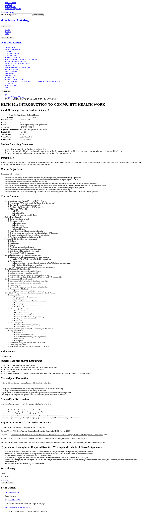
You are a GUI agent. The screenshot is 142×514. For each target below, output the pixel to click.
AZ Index (8, 5)
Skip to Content (10, 3)
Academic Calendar (12, 53)
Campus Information (12, 57)
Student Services (11, 75)
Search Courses (10, 47)
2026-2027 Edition (11, 42)
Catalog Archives (11, 85)
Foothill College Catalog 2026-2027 (18, 507)
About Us (8, 51)
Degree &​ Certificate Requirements (17, 63)
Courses (8, 32)
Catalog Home (10, 7)
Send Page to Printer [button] (12, 492)
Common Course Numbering (15, 61)
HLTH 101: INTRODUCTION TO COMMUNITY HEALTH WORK (35, 81)
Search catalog (6, 15)
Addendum (9, 83)
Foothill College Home (13, 9)
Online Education (11, 69)
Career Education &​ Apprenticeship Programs (21, 59)
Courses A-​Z (9, 77)
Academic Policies (11, 55)
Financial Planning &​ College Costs (17, 67)
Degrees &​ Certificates (13, 49)
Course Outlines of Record (14, 79)
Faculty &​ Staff (10, 65)
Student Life (9, 73)
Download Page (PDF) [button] (13, 500)
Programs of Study (11, 71)
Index (7, 34)
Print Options (6, 91)
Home (7, 30)
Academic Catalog (15, 20)
